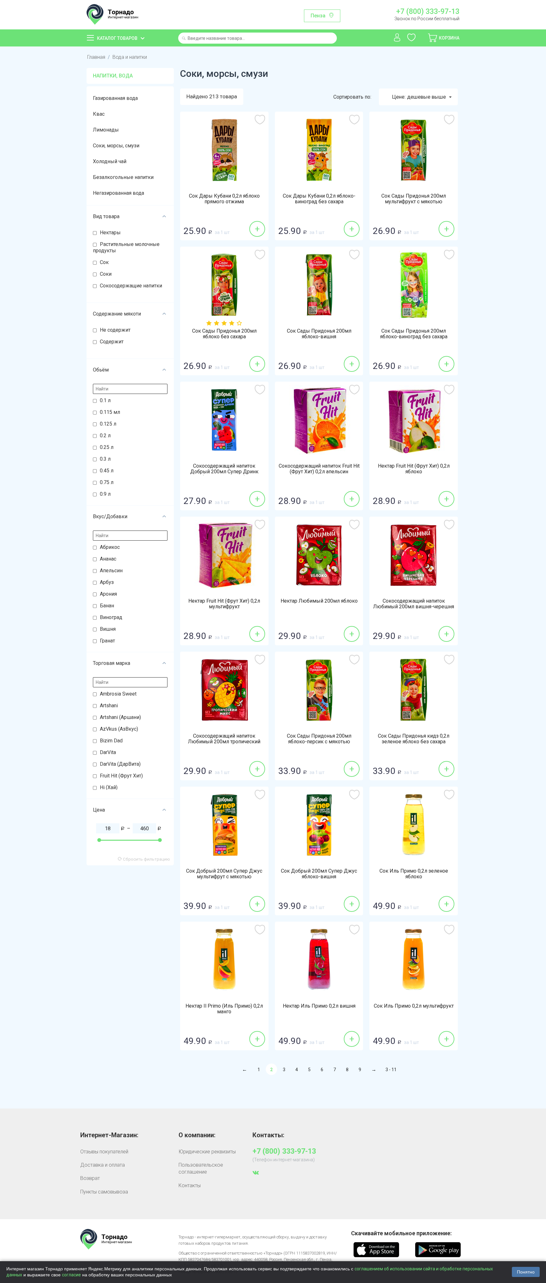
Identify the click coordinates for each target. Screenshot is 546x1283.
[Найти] (183, 38)
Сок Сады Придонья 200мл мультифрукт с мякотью (413, 199)
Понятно (526, 1271)
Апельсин (111, 571)
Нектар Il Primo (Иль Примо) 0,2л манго (224, 1009)
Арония (108, 594)
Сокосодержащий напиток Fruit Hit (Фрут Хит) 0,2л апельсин (319, 469)
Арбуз (107, 582)
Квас (99, 114)
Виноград (111, 617)
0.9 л (105, 494)
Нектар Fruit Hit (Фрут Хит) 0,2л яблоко (414, 469)
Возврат (90, 1178)
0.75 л (106, 482)
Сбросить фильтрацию (146, 859)
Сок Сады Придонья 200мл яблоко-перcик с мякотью (319, 739)
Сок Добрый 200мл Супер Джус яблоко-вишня (319, 874)
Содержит (112, 342)
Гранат (107, 641)
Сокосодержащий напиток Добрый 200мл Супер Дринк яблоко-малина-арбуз (224, 471)
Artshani (109, 706)
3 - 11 (391, 1069)
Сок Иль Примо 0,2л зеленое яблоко (413, 874)
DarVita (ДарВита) (120, 764)
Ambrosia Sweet (118, 694)
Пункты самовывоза (104, 1192)
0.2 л (105, 436)
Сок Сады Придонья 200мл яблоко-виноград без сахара (413, 334)
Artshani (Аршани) (120, 717)
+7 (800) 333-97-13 (427, 12)
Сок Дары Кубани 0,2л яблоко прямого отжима (224, 199)
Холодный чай (109, 161)
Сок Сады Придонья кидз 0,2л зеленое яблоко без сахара (413, 739)
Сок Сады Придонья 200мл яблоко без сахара (224, 334)
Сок (104, 262)
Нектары (110, 233)
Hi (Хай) (109, 787)
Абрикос (110, 547)
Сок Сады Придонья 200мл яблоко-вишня (319, 334)
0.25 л (106, 447)
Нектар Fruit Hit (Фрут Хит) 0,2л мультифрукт (224, 604)
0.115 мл (110, 412)
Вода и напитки (129, 57)
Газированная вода (115, 98)
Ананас (108, 559)
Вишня (108, 629)
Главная (96, 57)
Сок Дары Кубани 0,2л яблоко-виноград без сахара (319, 199)
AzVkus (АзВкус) (119, 729)
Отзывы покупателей (104, 1152)
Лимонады (106, 130)
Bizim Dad (111, 741)
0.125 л (108, 424)
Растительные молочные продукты (126, 247)
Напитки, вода (113, 76)
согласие (71, 1274)
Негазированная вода (118, 193)
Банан (107, 606)
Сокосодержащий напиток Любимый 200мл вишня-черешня (413, 604)
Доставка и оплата (102, 1165)
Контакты (190, 1185)
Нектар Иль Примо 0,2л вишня (319, 1006)
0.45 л (106, 471)
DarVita (108, 752)
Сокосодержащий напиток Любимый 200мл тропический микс (224, 741)
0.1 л (105, 400)
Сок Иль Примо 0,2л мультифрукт (414, 1006)
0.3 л (105, 459)
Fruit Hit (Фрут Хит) (121, 776)
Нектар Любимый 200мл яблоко (319, 601)
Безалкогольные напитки (123, 177)
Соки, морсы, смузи (116, 146)
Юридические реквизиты (207, 1152)
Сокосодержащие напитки (131, 286)
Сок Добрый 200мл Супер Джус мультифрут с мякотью (224, 874)
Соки (106, 274)
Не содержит (115, 330)
